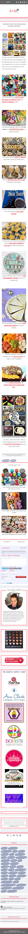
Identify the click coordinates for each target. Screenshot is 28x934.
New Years (6, 460)
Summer (16, 882)
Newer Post (21, 542)
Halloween (5, 866)
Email (12, 571)
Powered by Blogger (7, 907)
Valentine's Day (6, 888)
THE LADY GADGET (21, 932)
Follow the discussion (25, 547)
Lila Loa (17, 930)
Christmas (5, 854)
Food (19, 860)
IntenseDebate (9, 583)
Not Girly (4, 875)
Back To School (6, 851)
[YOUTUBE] (14, 835)
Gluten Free (5, 863)
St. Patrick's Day (7, 882)
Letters (11, 869)
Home (2, 2)
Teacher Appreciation (8, 885)
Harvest (12, 866)
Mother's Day (13, 872)
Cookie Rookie (20, 854)
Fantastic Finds (21, 857)
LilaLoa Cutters (20, 869)
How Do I (4, 869)
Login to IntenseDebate (5, 568)
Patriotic (12, 875)
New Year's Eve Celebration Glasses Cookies (14, 534)
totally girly (12, 891)
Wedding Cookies (18, 888)
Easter (4, 857)
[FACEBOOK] (7, 835)
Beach (15, 851)
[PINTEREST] (17, 835)
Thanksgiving (21, 885)
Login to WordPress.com (13, 568)
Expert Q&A (11, 857)
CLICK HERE (4, 921)
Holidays (20, 866)
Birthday (21, 851)
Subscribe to (5, 577)
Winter (13, 460)
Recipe (11, 879)
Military (4, 872)
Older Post (7, 542)
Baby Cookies (13, 848)
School (17, 879)
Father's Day (5, 860)
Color (12, 854)
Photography (21, 875)
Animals (4, 848)
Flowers (13, 860)
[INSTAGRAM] (10, 835)
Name (4, 571)
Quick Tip (4, 879)
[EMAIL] (20, 835)
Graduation (14, 863)
